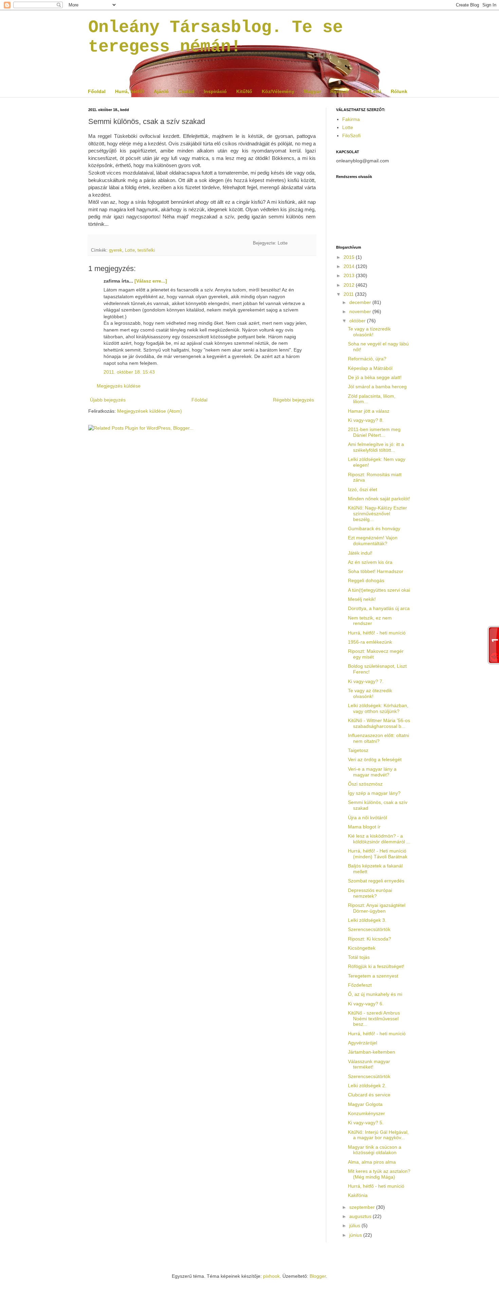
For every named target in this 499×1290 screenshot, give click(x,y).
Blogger (318, 1276)
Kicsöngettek (361, 948)
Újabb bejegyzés (108, 399)
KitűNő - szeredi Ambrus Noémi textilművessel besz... (374, 1018)
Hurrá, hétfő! (129, 91)
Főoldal (97, 91)
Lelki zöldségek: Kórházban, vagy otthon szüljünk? (378, 708)
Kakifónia (358, 1195)
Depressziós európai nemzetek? (370, 893)
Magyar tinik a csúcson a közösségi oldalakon (374, 1149)
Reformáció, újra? (367, 358)
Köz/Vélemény (278, 91)
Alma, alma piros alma (372, 1162)
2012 (350, 285)
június (356, 1235)
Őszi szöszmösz (365, 784)
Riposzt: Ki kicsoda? (369, 939)
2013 (350, 275)
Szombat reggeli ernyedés (376, 880)
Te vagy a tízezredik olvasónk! (369, 331)
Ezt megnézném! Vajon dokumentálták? (373, 540)
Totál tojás (359, 957)
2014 (350, 266)
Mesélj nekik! (362, 599)
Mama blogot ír (364, 826)
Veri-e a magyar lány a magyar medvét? (372, 771)
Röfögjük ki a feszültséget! (376, 966)
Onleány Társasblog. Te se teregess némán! (215, 37)
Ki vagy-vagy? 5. (366, 1122)
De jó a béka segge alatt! (375, 377)
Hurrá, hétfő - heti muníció (376, 1186)
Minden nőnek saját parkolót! (379, 498)
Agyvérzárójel (362, 1042)
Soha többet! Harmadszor (375, 571)
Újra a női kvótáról (367, 817)
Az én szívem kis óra (370, 562)
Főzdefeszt (360, 985)
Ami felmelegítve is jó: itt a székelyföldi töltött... (376, 447)
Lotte (130, 250)
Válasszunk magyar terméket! (369, 1064)
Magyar (312, 91)
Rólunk (399, 91)
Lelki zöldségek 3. (367, 920)
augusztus (361, 1216)
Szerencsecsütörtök (369, 929)
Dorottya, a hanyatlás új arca (379, 608)
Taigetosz (358, 750)
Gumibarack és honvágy (374, 528)
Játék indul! (360, 553)
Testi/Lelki (369, 91)
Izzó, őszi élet (362, 489)
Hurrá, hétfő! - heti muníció (377, 632)
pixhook (271, 1276)
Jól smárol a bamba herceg (377, 386)
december (360, 302)
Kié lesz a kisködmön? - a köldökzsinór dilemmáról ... (379, 838)
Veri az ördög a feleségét (375, 759)
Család (186, 91)
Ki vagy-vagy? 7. (366, 681)
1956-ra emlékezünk (370, 642)
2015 (350, 257)
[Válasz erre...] (150, 281)
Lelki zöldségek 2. (367, 1085)
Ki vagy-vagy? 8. (366, 420)
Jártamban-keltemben (371, 1052)
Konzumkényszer (366, 1113)
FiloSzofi (351, 135)
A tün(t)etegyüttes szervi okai (379, 590)
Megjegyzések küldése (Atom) (149, 411)
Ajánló (161, 91)
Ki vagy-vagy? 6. (366, 1003)
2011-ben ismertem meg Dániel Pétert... (374, 432)
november (360, 311)
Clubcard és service (369, 1094)
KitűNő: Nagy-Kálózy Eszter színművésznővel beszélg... (377, 513)
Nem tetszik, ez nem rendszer (370, 620)
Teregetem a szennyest (373, 976)
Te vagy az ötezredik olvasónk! (370, 693)
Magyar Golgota (365, 1104)
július (355, 1225)
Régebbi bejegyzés (293, 399)
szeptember (362, 1207)
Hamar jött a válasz (368, 411)
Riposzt (339, 91)
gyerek (115, 250)
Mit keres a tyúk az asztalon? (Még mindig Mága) (379, 1174)
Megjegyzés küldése (119, 386)
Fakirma (351, 119)
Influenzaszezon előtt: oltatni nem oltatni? (378, 738)
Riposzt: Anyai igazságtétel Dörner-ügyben (376, 908)
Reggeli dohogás (366, 580)
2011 (349, 294)
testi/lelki (146, 250)
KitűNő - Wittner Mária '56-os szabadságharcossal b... (379, 723)
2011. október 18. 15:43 (129, 372)
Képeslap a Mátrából (370, 368)
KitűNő (244, 91)
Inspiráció (215, 91)
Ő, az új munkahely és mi (375, 994)
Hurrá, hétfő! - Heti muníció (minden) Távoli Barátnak (377, 853)
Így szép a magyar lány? (374, 793)
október (358, 320)
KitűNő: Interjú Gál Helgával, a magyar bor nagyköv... (378, 1135)
